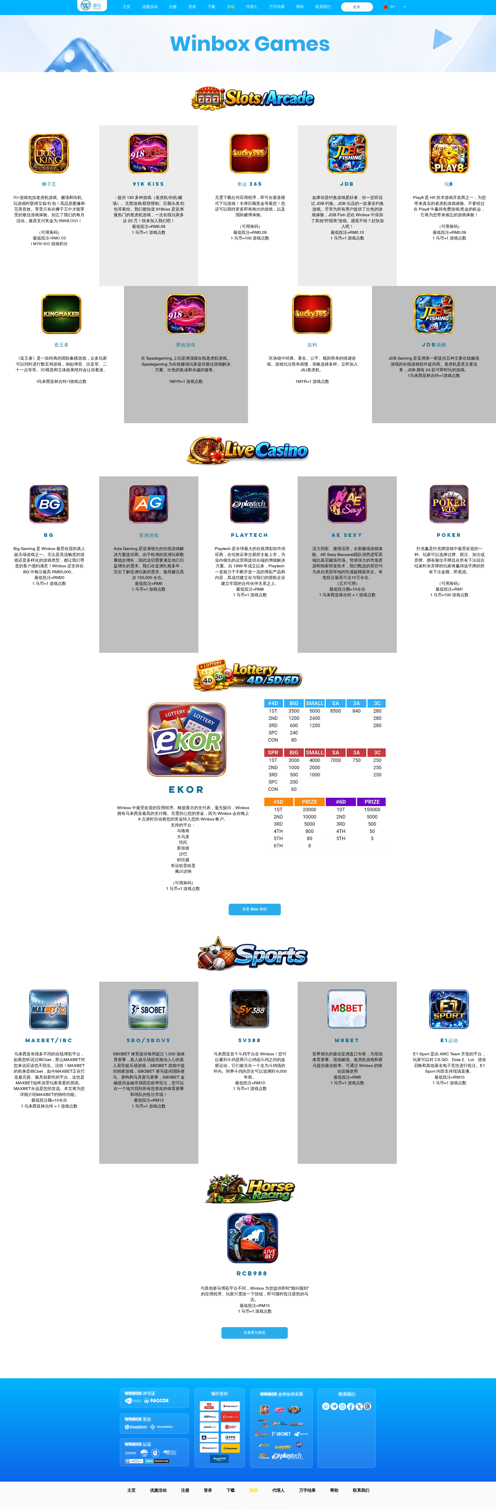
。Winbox (276, 1503)
